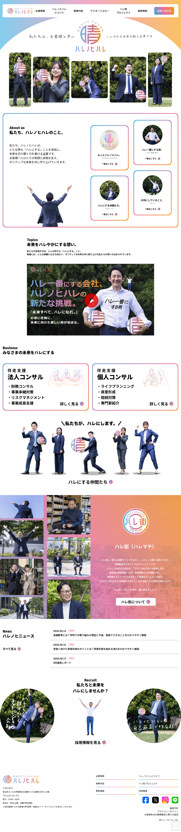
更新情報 (142, 10)
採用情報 (143, 790)
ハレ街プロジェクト (148, 783)
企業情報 (100, 776)
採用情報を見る (88, 742)
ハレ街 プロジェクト (123, 10)
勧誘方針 (174, 808)
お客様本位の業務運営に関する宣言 (161, 814)
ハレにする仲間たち (88, 482)
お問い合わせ (164, 10)
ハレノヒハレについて (149, 776)
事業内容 (100, 783)
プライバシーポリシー (167, 811)
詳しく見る (114, 635)
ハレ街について (133, 601)
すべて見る (9, 649)
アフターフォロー (99, 10)
